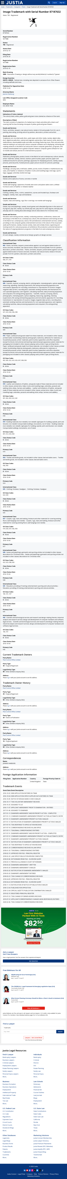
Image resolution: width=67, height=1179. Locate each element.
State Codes (37, 1114)
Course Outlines (39, 1092)
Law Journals (38, 1095)
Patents (5, 1149)
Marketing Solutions (41, 1135)
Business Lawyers (8, 1060)
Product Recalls (8, 1146)
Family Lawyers (7, 1071)
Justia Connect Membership (43, 1138)
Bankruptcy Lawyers (9, 1057)
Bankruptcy (37, 1057)
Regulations (6, 1117)
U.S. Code (6, 1114)
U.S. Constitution (8, 1111)
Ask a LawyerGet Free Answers (10, 953)
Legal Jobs (6, 1138)
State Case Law (38, 1117)
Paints (23, 7)
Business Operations (9, 1087)
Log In (55, 2)
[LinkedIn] (25, 1170)
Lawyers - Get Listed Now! (33, 1037)
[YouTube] (27, 1170)
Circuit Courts (7, 1122)
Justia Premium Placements (42, 1144)
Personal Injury (39, 1074)
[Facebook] (30, 1170)
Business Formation (9, 1084)
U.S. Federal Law (9, 1108)
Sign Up (62, 2)
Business (6, 1081)
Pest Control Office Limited (11, 660)
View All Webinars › (33, 1008)
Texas (35, 1128)
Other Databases (9, 1135)
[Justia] (14, 2)
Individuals (38, 1054)
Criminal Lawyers (8, 1063)
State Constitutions (40, 1111)
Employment (7, 1090)
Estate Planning (39, 1068)
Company (30, 1174)
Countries (6, 1155)
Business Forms (8, 1144)
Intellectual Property (9, 1092)
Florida (36, 1122)
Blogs (35, 1098)
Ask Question (33, 961)
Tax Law (5, 1101)
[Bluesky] (37, 1170)
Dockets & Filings (8, 1128)
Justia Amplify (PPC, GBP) (42, 1149)
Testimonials (38, 1155)
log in (8, 678)
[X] (40, 1170)
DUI (35, 1066)
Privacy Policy (54, 1174)
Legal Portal (21, 1174)
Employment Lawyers (10, 1066)
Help (35, 1174)
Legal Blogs (6, 1141)
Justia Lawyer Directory (41, 1141)
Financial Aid (38, 1090)
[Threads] (35, 1170)
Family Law (37, 1071)
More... (5, 1077)
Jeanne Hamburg (8, 94)
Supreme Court (8, 1119)
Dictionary (37, 1084)
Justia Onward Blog (40, 1152)
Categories (17, 7)
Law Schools (38, 1081)
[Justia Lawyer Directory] (42, 1170)
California (37, 1119)
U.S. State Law (39, 1108)
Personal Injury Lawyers (10, 1074)
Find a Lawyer (9, 1024)
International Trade (9, 1095)
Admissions (37, 1087)
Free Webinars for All (12, 970)
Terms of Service (43, 1174)
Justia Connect (11, 1174)
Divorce (36, 1063)
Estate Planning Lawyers (11, 1068)
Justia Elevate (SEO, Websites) (43, 1146)
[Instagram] (32, 1170)
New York (37, 1125)
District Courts (7, 1125)
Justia (2, 7)
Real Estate (6, 1098)
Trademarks (9, 7)
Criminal (36, 1060)
